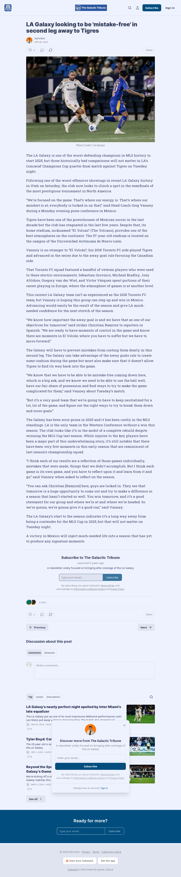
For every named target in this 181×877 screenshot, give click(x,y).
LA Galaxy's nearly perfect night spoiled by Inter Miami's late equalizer (73, 709)
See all (33, 799)
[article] (90, 718)
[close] (124, 725)
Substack (73, 869)
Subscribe (151, 8)
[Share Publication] (137, 7)
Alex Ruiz (40, 38)
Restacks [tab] (49, 652)
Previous (39, 627)
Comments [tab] (34, 652)
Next (144, 627)
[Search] (129, 7)
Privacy (86, 852)
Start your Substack (81, 860)
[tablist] (41, 652)
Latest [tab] (39, 696)
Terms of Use (107, 774)
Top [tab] (30, 696)
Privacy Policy (117, 778)
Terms (96, 852)
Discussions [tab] (53, 696)
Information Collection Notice (89, 778)
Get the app (108, 860)
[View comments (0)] (42, 50)
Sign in (170, 8)
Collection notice (111, 852)
